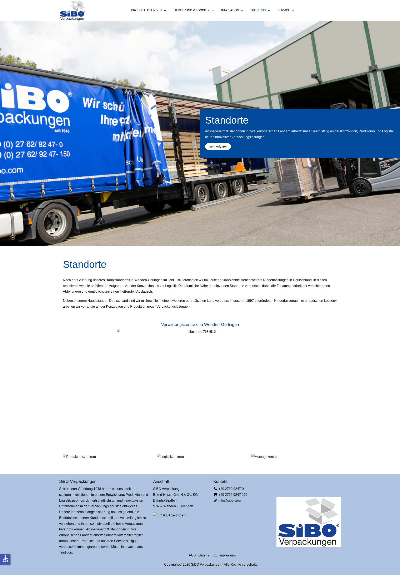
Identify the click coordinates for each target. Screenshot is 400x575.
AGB (192, 555)
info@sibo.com (230, 500)
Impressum (227, 555)
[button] (79, 457)
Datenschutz (207, 555)
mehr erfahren (218, 146)
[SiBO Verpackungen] (72, 10)
